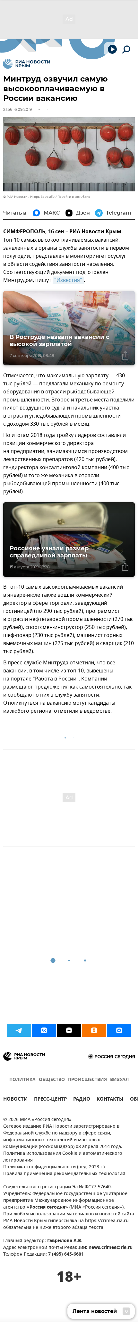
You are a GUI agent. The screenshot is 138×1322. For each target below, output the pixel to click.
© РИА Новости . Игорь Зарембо (29, 196)
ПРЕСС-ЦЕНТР (50, 1100)
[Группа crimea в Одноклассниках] (94, 1030)
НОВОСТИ (15, 1100)
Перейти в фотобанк (73, 196)
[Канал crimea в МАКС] (119, 1030)
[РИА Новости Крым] (26, 63)
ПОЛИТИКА (22, 1080)
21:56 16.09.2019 (17, 109)
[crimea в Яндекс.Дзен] (69, 1030)
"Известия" (68, 280)
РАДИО (81, 1100)
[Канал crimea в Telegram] (19, 1030)
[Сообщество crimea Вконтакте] (44, 1030)
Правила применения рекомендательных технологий (64, 1174)
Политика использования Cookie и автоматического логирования (62, 1157)
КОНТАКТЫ (110, 1100)
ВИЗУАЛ (119, 1080)
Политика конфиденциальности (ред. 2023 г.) (54, 1167)
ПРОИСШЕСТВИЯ (87, 1080)
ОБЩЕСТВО (52, 1080)
